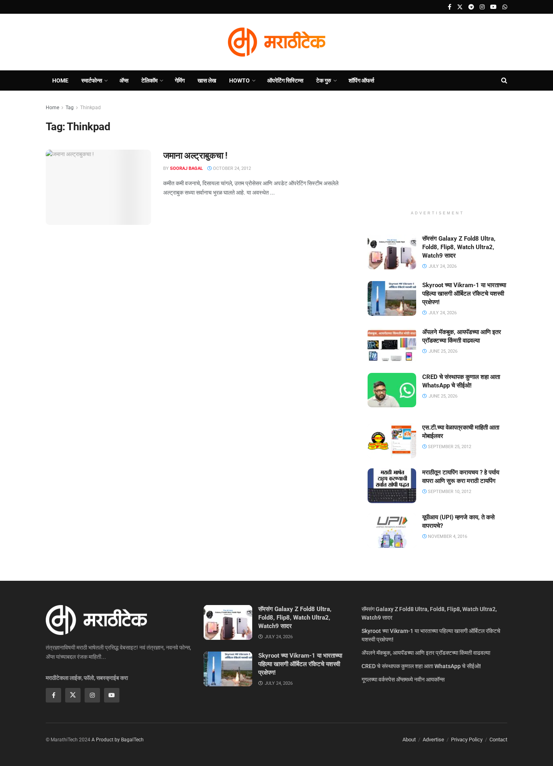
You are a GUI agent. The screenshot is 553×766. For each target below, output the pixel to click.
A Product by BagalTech (117, 740)
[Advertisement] (437, 153)
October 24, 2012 (231, 168)
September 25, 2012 (449, 446)
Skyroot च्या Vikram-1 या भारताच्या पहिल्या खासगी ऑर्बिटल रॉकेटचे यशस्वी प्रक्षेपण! (464, 293)
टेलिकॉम (149, 80)
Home (60, 80)
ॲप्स (123, 80)
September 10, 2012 (449, 491)
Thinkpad (90, 107)
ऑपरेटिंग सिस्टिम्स (285, 80)
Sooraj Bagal (186, 168)
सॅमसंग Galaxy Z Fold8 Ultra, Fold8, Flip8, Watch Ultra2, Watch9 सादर (459, 247)
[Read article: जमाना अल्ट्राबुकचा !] (98, 187)
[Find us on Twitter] (460, 7)
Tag (70, 107)
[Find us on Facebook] (449, 7)
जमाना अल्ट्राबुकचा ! (195, 155)
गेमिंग (180, 80)
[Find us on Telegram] (471, 7)
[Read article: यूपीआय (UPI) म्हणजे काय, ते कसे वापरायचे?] (392, 530)
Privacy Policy (467, 739)
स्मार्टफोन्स (91, 80)
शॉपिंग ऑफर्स (361, 80)
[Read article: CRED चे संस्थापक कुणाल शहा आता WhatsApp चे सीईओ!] (392, 390)
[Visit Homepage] (276, 42)
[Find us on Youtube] (493, 7)
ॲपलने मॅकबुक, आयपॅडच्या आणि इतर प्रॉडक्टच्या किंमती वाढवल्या (426, 653)
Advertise (433, 739)
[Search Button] (504, 80)
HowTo (239, 80)
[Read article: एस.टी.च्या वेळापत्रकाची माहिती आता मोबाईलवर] (392, 440)
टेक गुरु (323, 80)
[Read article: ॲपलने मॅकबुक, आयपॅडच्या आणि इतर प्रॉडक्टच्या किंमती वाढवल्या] (392, 345)
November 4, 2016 (447, 536)
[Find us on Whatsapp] (504, 7)
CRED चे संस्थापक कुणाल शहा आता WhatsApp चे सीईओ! (421, 666)
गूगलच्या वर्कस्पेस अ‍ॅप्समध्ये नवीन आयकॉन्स (403, 679)
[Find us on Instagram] (482, 7)
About (409, 739)
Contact (498, 739)
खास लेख (207, 80)
